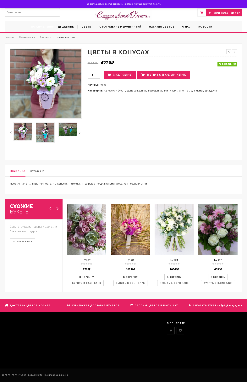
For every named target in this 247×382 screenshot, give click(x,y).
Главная (9, 37)
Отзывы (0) (38, 171)
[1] (45, 133)
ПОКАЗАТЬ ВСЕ (22, 241)
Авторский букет (114, 90)
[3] (22, 132)
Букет (87, 259)
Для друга (45, 37)
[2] (67, 130)
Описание (17, 171)
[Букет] (86, 229)
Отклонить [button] (155, 4)
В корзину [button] (86, 277)
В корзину (122, 75)
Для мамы (197, 90)
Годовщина (155, 90)
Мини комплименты (176, 90)
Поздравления (27, 37)
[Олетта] (123, 15)
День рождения (136, 90)
